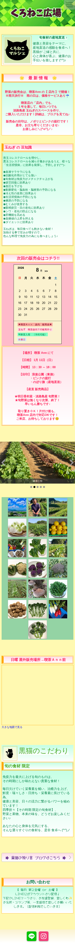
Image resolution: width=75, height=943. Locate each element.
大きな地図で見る (12, 727)
